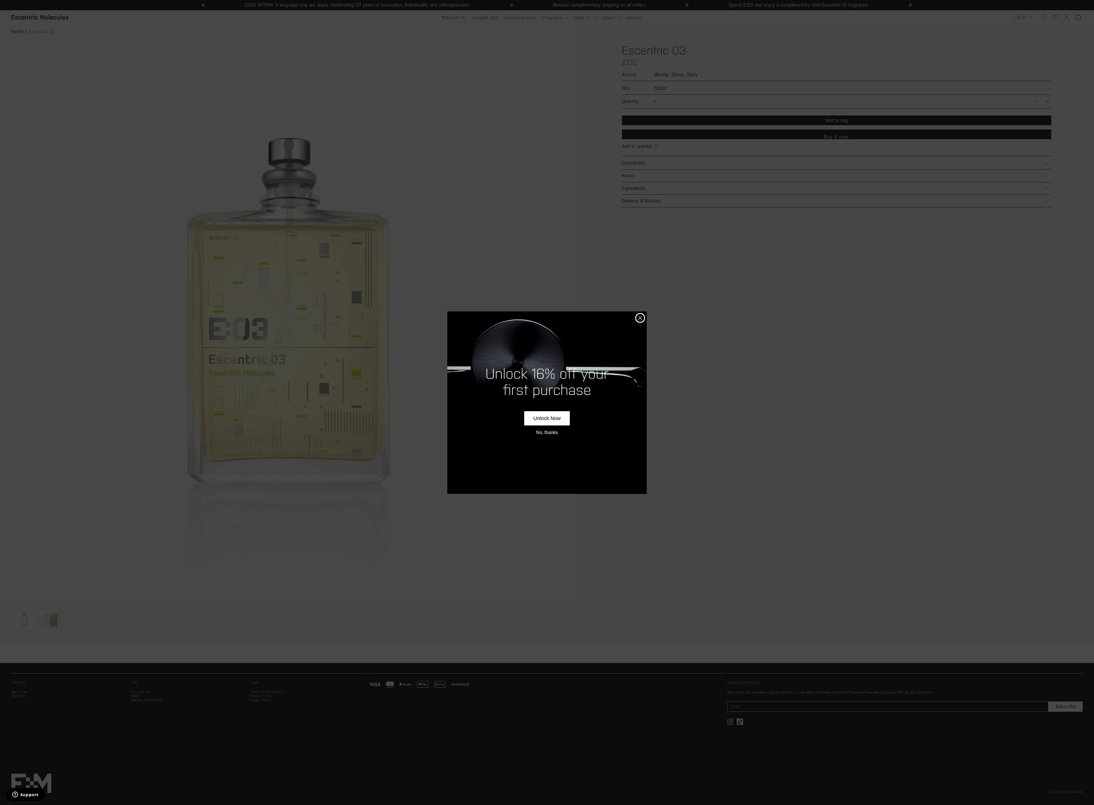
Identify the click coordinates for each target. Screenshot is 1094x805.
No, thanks (547, 432)
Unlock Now (547, 418)
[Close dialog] (640, 318)
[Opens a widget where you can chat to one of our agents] (25, 795)
